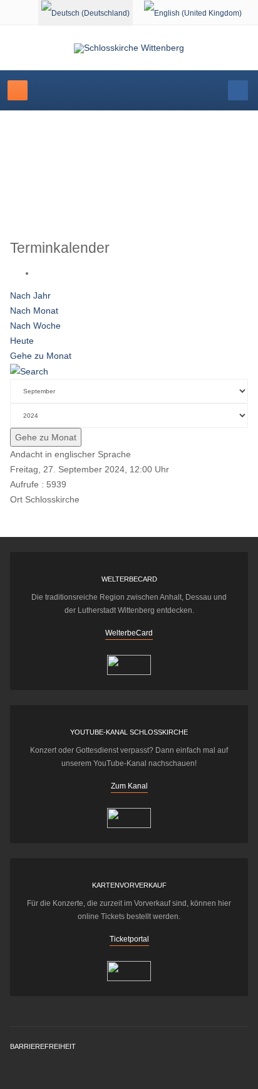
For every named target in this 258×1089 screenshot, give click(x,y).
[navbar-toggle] (18, 90)
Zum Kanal (129, 786)
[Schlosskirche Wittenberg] (129, 48)
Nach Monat (34, 310)
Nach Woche (35, 326)
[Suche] (29, 371)
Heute (22, 341)
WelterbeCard (129, 633)
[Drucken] (38, 273)
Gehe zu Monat (40, 356)
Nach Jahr (30, 295)
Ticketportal (129, 939)
